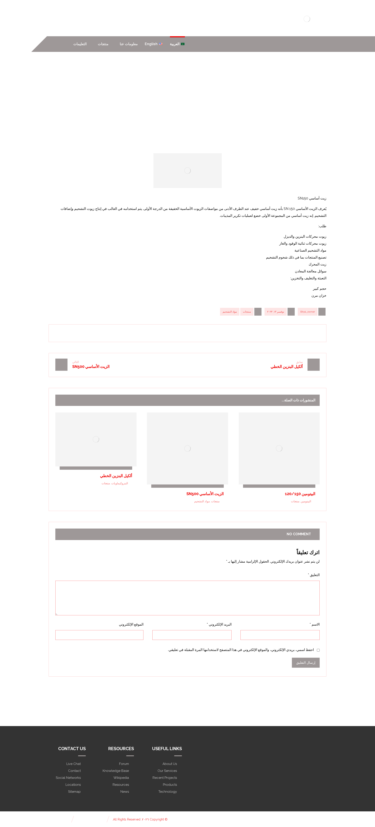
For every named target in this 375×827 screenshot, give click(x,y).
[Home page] (227, 107)
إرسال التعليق (305, 663)
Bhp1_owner (307, 311)
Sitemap (74, 792)
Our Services (167, 771)
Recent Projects (165, 778)
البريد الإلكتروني (219, 624)
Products (170, 785)
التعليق (314, 575)
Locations (73, 785)
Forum (124, 764)
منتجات (247, 311)
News (124, 792)
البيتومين (306, 501)
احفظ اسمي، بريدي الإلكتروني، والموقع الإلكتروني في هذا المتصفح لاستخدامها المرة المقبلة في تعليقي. (241, 650)
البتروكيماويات (119, 483)
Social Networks (68, 778)
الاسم (315, 624)
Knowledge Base (116, 771)
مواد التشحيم (230, 311)
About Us (170, 764)
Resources (121, 785)
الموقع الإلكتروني (131, 624)
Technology (167, 792)
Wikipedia (121, 778)
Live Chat (73, 764)
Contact (74, 771)
